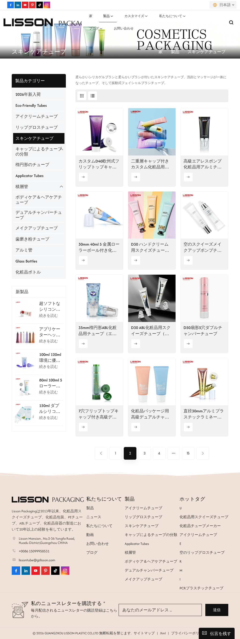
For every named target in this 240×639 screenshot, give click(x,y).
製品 (106, 16)
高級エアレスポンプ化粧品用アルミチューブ (202, 164)
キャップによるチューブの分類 (38, 151)
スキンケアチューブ (34, 138)
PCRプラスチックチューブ (201, 588)
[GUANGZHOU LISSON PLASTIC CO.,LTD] (28, 22)
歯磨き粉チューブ (32, 239)
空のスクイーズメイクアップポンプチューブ (202, 247)
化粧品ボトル (28, 272)
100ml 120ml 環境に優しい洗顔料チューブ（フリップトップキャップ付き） (50, 357)
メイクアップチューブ (36, 228)
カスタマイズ (134, 16)
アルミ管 (23, 250)
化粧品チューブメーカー (200, 525)
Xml (163, 633)
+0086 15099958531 (34, 551)
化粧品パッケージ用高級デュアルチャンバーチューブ (150, 414)
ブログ (94, 28)
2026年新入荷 (28, 94)
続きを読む (48, 315)
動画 (90, 534)
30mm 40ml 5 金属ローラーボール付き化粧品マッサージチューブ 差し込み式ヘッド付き (99, 247)
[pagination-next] (202, 453)
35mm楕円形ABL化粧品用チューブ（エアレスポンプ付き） (98, 330)
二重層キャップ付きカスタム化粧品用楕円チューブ (150, 164)
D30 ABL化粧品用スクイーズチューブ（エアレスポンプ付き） (151, 330)
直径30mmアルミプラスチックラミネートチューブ (204, 414)
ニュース (93, 516)
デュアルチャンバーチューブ (38, 215)
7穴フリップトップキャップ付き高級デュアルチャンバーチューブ (99, 414)
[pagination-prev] (101, 453)
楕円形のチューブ (32, 164)
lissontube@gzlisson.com (37, 560)
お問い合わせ (124, 28)
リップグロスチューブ (36, 127)
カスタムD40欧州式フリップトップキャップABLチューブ (99, 164)
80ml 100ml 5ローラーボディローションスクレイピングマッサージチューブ (50, 383)
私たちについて (170, 16)
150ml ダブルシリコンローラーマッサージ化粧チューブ (49, 408)
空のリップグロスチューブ (202, 552)
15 (188, 453)
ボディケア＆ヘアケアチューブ (38, 199)
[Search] (231, 22)
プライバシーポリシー (188, 633)
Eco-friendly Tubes (31, 105)
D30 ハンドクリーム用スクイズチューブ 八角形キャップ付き (150, 247)
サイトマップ (144, 633)
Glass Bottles (26, 261)
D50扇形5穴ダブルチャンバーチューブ (203, 330)
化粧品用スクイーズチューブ (204, 516)
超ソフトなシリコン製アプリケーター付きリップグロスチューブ (49, 306)
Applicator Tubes (29, 175)
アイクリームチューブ (36, 116)
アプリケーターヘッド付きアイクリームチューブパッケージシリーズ (49, 332)
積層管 (21, 186)
